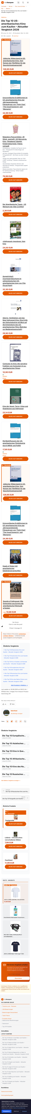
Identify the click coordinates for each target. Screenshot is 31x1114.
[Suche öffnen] (23, 2)
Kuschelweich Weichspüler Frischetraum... (14, 917)
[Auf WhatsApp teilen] (16, 721)
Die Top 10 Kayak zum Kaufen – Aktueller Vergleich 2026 (13, 1082)
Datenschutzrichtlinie (6, 1091)
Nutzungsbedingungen (7, 1095)
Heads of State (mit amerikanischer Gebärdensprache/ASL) (12, 568)
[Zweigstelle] (15, 817)
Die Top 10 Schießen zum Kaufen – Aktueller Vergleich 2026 (14, 1058)
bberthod (15, 36)
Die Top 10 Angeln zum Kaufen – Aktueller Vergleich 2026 (14, 1063)
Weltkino (3, 17)
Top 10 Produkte (7, 1026)
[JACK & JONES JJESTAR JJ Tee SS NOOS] (15, 892)
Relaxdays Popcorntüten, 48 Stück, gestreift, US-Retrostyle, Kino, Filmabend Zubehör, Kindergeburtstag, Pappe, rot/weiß (15, 141)
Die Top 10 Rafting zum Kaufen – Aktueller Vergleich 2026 (14, 1077)
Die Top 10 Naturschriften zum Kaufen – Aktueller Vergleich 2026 (13, 1043)
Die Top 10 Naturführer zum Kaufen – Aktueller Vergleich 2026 (15, 1048)
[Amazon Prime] (15, 376)
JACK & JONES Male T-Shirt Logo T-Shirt (14, 953)
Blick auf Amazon (15, 73)
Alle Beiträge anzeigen (16, 713)
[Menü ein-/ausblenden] (28, 2)
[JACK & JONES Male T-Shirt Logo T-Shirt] (15, 946)
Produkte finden (6, 1018)
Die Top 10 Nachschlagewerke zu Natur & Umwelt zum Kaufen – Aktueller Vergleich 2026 (15, 1053)
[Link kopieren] (25, 721)
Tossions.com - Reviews (9, 1006)
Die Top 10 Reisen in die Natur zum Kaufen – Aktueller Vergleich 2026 (14, 1038)
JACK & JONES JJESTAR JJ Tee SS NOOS (14, 899)
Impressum (5, 1023)
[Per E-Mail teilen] (20, 721)
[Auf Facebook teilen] (12, 721)
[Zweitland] (15, 856)
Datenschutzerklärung (19, 1108)
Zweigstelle (9, 820)
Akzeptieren (6, 1111)
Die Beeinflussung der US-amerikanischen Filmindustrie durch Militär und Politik (14, 443)
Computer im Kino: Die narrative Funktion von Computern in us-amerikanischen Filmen (15, 366)
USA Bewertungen (7, 1009)
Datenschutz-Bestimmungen (10, 1020)
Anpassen (24, 1111)
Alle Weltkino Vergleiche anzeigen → (10, 780)
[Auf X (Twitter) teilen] (7, 721)
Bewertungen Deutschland (9, 1012)
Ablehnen (16, 1111)
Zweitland (8, 860)
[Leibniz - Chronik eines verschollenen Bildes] (15, 834)
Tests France (6, 1015)
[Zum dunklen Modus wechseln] (18, 2)
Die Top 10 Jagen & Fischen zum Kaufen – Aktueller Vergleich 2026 (14, 1067)
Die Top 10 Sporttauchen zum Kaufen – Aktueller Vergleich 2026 (16, 1072)
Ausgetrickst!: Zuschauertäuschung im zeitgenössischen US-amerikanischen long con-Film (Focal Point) (14, 280)
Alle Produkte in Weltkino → (19, 685)
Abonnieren (18, 978)
